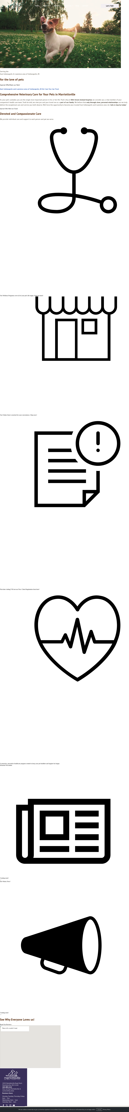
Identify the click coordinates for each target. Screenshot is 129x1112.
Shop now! (33, 415)
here (37, 589)
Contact (85, 6)
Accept (99, 1109)
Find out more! (38, 295)
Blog (77, 6)
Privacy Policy (106, 1109)
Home (37, 6)
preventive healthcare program (17, 763)
